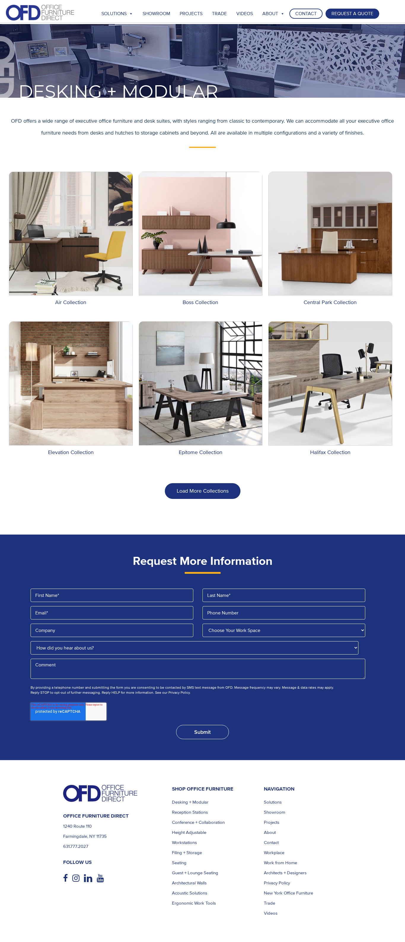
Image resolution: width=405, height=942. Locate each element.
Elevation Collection (71, 452)
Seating (179, 862)
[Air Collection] (71, 234)
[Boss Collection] (201, 234)
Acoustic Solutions (189, 893)
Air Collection (70, 302)
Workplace (274, 852)
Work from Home (280, 862)
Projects (191, 14)
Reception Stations (190, 812)
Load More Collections (203, 491)
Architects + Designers (285, 872)
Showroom (156, 14)
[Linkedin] (90, 878)
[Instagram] (78, 878)
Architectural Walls (189, 883)
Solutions (114, 14)
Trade (269, 903)
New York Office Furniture (288, 893)
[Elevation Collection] (71, 383)
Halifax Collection (330, 452)
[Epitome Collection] (201, 383)
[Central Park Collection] (330, 234)
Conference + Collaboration (198, 822)
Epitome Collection (200, 452)
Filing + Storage (187, 852)
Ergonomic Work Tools (194, 903)
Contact (306, 14)
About (270, 14)
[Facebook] (67, 878)
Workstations (184, 842)
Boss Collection (200, 302)
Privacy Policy (277, 883)
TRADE (219, 14)
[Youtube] (102, 878)
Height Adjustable (189, 832)
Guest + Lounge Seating (195, 872)
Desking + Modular (190, 802)
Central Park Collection (330, 302)
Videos (244, 14)
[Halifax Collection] (330, 383)
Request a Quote (352, 14)
